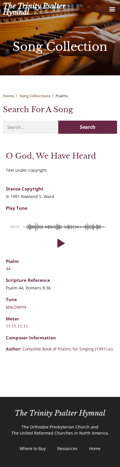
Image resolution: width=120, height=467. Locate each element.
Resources (67, 448)
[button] (112, 9)
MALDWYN (16, 307)
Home (8, 95)
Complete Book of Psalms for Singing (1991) (67, 349)
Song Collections (35, 95)
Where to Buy (33, 448)
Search (88, 127)
